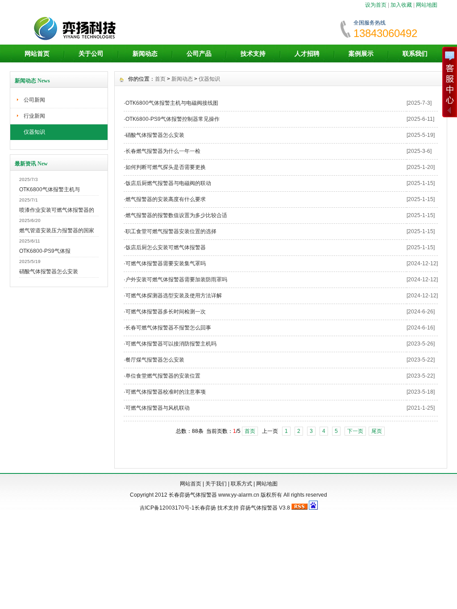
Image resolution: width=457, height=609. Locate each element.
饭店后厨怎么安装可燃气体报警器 (165, 247)
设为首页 (375, 5)
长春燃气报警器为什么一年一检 (162, 151)
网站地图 (426, 5)
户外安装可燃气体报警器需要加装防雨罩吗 (176, 279)
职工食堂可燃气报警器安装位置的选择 (170, 231)
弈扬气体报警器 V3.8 (265, 508)
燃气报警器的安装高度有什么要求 (165, 199)
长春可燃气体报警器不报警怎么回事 (168, 328)
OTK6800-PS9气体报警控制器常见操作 (172, 119)
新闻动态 (145, 53)
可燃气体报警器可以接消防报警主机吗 (170, 344)
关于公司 (91, 53)
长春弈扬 (205, 508)
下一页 (355, 431)
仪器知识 (34, 132)
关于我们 (216, 484)
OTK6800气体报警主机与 (49, 189)
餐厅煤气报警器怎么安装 (154, 360)
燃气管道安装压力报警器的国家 (56, 230)
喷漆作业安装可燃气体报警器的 (56, 210)
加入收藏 (401, 5)
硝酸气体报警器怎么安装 (48, 271)
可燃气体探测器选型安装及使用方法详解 (173, 295)
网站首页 (37, 53)
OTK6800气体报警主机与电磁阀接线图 (171, 103)
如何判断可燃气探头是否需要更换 (165, 167)
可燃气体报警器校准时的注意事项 (165, 392)
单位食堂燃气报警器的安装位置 (162, 376)
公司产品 (199, 53)
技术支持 (253, 53)
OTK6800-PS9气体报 (45, 251)
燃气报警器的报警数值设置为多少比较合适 (176, 215)
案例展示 (361, 53)
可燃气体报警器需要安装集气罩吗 (165, 263)
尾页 (376, 431)
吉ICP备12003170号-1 (167, 508)
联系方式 (241, 484)
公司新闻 (34, 100)
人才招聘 (307, 53)
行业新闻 (34, 116)
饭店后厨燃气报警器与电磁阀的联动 (168, 183)
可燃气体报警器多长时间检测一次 (165, 312)
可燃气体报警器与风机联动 (157, 408)
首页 (160, 79)
